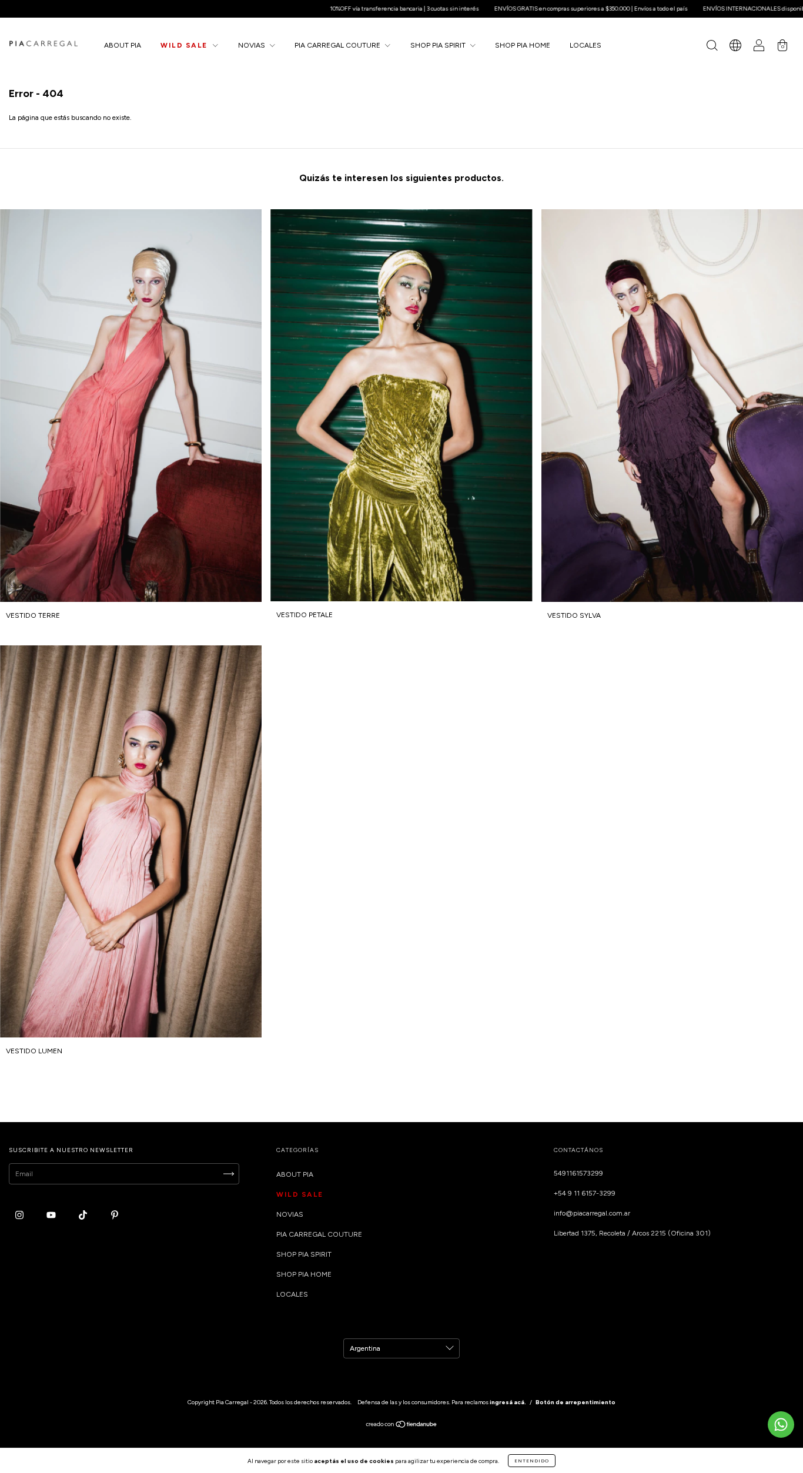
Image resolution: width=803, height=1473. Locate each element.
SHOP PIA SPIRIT (438, 45)
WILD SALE (185, 45)
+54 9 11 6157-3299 (584, 1193)
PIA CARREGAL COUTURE (338, 45)
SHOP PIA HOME (522, 45)
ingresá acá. (508, 1402)
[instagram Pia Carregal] (20, 1215)
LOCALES (585, 45)
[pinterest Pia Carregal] (114, 1215)
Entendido (531, 1461)
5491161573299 (578, 1173)
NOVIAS (252, 45)
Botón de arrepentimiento (575, 1402)
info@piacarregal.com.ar (592, 1213)
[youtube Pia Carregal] (52, 1215)
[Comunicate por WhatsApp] (781, 1424)
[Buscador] (712, 47)
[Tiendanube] (402, 1426)
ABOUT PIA (122, 45)
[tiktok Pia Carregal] (83, 1215)
